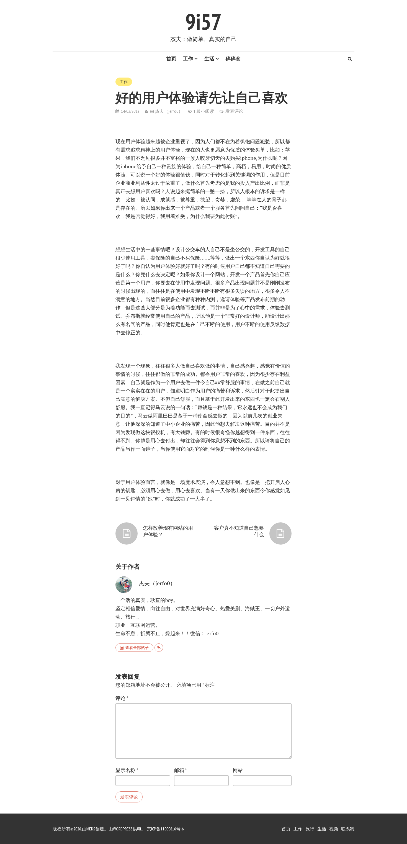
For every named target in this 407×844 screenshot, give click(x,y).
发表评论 (234, 111)
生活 (209, 58)
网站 (238, 770)
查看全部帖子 (137, 647)
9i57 (203, 21)
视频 (333, 829)
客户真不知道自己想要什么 (239, 531)
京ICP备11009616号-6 (165, 829)
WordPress (123, 829)
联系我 (347, 829)
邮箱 (180, 770)
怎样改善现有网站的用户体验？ (168, 531)
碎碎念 (233, 58)
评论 (121, 698)
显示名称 (126, 770)
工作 (188, 58)
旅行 (309, 829)
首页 (171, 58)
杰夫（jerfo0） (169, 111)
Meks (90, 829)
